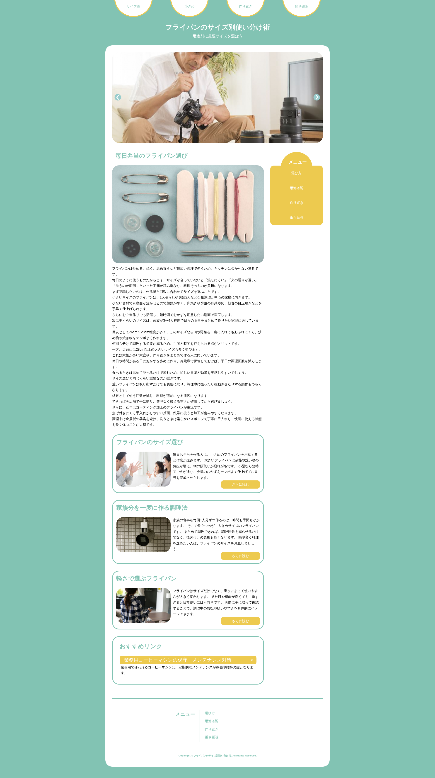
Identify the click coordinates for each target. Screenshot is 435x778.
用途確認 (296, 188)
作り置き (296, 203)
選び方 (296, 173)
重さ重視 (296, 218)
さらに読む (240, 484)
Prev (118, 97)
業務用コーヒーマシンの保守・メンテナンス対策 (178, 660)
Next (317, 97)
